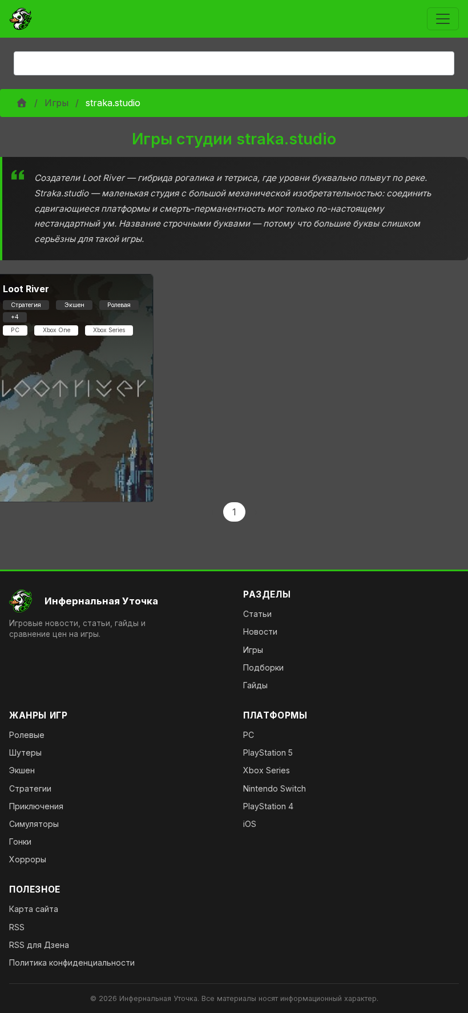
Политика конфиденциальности (72, 962)
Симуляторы (34, 824)
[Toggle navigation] (443, 18)
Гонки (20, 841)
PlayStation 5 (268, 752)
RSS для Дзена (39, 945)
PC (248, 735)
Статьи (257, 614)
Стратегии (30, 788)
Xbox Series (266, 770)
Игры (56, 102)
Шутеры (25, 752)
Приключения (36, 806)
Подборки (263, 667)
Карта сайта (33, 909)
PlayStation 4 (268, 806)
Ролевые (27, 735)
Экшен (22, 770)
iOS (249, 824)
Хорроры (27, 859)
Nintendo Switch (274, 788)
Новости (260, 631)
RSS (17, 927)
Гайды (255, 685)
